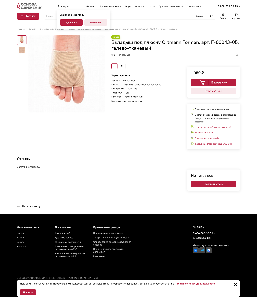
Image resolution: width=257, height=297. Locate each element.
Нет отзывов (123, 55)
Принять (28, 292)
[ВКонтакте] (196, 250)
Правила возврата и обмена (108, 233)
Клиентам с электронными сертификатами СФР (69, 248)
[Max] (209, 250)
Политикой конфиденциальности (195, 283)
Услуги (20, 242)
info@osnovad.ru (202, 237)
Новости (21, 246)
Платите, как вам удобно (207, 138)
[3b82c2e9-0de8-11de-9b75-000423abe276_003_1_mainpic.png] (66, 73)
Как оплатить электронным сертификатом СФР (70, 255)
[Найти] (211, 16)
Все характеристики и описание (126, 101)
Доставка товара (64, 237)
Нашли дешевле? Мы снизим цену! (213, 127)
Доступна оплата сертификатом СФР (213, 144)
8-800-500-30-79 (228, 6)
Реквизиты (99, 256)
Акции (20, 237)
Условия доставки (204, 132)
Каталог (21, 233)
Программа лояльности (68, 242)
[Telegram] (202, 250)
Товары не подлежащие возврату (111, 237)
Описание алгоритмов (84, 278)
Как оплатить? (62, 233)
